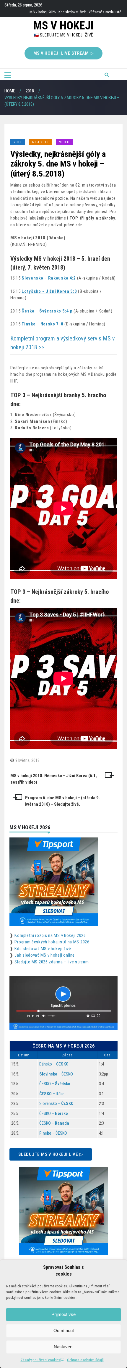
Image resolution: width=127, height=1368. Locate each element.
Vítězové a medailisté (105, 12)
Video (64, 142)
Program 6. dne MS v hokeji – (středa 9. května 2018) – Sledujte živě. (62, 801)
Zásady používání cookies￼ (42, 1360)
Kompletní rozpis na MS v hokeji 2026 (50, 935)
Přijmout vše (63, 1314)
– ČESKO (56, 1074)
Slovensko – (56, 1103)
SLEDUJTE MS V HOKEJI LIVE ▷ (50, 1154)
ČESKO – (54, 1083)
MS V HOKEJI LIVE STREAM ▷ (63, 53)
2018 (18, 142)
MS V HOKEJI (63, 25)
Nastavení (64, 1346)
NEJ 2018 (40, 142)
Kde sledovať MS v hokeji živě (42, 948)
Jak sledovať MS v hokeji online (44, 955)
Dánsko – (54, 1064)
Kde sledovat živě (72, 12)
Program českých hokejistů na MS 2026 (51, 942)
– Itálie (51, 1093)
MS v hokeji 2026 (43, 12)
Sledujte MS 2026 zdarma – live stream (51, 962)
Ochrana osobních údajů (85, 1360)
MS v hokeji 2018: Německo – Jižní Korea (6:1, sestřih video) (53, 779)
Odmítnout (63, 1330)
